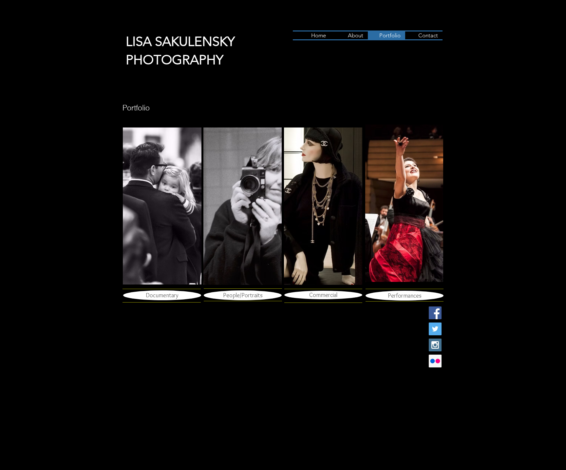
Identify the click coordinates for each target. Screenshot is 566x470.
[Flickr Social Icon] (435, 361)
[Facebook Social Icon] (435, 312)
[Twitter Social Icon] (435, 329)
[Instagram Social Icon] (435, 345)
